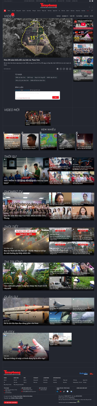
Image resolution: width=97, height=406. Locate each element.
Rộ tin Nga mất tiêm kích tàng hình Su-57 (59, 308)
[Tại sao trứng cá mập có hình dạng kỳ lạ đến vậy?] (26, 347)
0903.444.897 (43, 389)
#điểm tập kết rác (52, 77)
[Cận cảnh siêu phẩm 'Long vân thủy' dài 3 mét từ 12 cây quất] (26, 276)
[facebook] (90, 1)
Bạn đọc (65, 382)
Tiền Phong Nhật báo (41, 1)
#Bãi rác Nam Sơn (20, 77)
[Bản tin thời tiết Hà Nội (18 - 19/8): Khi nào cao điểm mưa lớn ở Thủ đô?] (83, 234)
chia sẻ (57, 69)
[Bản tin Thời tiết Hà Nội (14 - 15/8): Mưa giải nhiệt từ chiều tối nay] (83, 248)
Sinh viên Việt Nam (52, 1)
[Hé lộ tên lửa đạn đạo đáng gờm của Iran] (26, 312)
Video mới (11, 110)
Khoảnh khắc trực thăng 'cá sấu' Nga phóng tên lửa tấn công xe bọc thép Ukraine (60, 322)
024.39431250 (8, 392)
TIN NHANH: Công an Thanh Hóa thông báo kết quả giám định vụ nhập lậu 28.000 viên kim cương (83, 168)
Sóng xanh (18, 10)
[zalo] (68, 391)
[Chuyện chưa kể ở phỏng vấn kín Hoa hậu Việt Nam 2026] (83, 199)
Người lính (55, 10)
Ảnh (25, 377)
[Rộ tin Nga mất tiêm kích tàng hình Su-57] (60, 305)
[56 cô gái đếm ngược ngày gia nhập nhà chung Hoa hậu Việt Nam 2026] (60, 213)
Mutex (91, 16)
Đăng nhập (17, 90)
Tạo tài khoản (26, 90)
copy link (64, 69)
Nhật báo (16, 377)
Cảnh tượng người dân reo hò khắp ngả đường (36, 123)
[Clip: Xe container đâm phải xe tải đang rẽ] (83, 76)
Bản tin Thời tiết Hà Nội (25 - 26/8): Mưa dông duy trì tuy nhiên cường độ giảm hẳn (12, 146)
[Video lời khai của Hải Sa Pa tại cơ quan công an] (30, 142)
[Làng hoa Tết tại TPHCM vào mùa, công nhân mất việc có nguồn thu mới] (83, 283)
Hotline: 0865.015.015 (29, 1)
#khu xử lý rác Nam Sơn (22, 80)
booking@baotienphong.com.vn (29, 391)
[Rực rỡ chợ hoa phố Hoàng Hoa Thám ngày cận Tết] (83, 270)
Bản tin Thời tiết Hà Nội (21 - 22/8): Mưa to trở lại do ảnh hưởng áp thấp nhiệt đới (25, 251)
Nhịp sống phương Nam (79, 285)
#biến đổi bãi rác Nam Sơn (38, 80)
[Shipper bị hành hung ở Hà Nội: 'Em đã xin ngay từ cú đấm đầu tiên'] (83, 63)
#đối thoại (30, 77)
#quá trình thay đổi (40, 77)
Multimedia (77, 48)
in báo (67, 69)
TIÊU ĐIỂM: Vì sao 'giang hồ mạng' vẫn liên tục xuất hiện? (26, 181)
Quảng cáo (74, 1)
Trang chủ (5, 11)
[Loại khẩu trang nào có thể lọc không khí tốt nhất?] (60, 339)
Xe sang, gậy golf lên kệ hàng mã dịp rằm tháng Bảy (60, 287)
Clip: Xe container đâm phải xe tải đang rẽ (83, 78)
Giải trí (67, 10)
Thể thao (49, 10)
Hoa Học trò (61, 1)
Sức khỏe (29, 10)
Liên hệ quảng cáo (26, 388)
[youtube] (92, 1)
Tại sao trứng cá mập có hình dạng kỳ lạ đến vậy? (24, 358)
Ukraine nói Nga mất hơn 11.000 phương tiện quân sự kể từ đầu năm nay (82, 322)
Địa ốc (24, 10)
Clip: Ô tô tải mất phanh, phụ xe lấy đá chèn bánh (84, 147)
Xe (59, 10)
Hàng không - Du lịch (77, 382)
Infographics (57, 377)
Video (88, 10)
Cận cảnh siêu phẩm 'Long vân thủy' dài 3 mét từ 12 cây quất (25, 287)
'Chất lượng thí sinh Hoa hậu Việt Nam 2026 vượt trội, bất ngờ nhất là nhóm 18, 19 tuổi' (82, 217)
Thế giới (34, 10)
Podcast (36, 377)
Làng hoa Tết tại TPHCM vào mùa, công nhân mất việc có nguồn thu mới (83, 287)
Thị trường (79, 16)
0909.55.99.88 (26, 389)
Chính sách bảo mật (82, 388)
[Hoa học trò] (91, 374)
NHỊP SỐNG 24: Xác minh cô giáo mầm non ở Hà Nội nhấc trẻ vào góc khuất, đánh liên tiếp (60, 182)
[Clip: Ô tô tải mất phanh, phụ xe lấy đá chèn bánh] (85, 142)
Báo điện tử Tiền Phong (48, 5)
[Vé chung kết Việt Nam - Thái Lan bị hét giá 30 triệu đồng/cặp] (83, 37)
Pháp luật (44, 10)
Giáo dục (72, 10)
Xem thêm (92, 11)
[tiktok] (64, 391)
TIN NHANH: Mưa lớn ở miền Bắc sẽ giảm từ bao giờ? (48, 147)
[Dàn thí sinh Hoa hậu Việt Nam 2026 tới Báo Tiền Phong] (26, 206)
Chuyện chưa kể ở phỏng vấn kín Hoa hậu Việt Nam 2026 (83, 203)
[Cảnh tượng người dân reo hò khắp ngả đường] (38, 118)
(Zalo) (31, 389)
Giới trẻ (38, 10)
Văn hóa (63, 10)
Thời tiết (72, 16)
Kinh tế (13, 10)
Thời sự (58, 16)
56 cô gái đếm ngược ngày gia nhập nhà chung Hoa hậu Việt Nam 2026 (59, 217)
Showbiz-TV (65, 16)
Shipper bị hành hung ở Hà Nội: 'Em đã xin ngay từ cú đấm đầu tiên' (83, 65)
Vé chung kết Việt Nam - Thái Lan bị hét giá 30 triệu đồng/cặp (82, 39)
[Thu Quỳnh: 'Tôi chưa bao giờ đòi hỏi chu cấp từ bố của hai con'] (60, 199)
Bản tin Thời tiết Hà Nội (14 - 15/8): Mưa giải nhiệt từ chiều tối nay (82, 252)
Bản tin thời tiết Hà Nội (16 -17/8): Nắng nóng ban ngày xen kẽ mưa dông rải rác (59, 252)
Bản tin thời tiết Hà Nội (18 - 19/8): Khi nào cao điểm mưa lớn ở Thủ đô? (83, 238)
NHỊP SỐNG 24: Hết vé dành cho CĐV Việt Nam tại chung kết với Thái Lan (60, 168)
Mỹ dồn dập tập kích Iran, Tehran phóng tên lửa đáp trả (82, 308)
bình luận (70, 69)
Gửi (55, 97)
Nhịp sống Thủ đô (9, 141)
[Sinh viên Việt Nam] (84, 374)
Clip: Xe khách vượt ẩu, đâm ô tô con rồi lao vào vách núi (65, 147)
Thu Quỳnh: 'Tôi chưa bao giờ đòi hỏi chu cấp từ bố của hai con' (60, 203)
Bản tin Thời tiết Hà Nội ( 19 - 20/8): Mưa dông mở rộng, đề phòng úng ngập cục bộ (60, 238)
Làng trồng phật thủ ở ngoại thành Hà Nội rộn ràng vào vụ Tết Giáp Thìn (59, 273)
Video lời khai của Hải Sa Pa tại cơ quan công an (30, 147)
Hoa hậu (83, 10)
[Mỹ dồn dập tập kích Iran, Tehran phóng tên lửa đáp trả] (83, 305)
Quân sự (86, 16)
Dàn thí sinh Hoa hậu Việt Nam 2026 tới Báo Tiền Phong (25, 216)
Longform (46, 377)
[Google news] (72, 391)
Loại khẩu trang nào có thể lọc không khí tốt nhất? (60, 343)
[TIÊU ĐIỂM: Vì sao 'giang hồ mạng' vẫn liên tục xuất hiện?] (26, 171)
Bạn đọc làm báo (11, 402)
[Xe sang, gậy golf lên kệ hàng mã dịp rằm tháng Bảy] (60, 283)
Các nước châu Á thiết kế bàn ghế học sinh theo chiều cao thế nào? (83, 52)
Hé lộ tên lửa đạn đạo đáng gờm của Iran (21, 323)
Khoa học (78, 10)
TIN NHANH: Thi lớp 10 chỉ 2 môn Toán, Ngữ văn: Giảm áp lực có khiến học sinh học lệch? (83, 182)
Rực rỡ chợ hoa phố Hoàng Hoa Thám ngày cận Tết (81, 273)
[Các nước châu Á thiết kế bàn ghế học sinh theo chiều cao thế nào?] (83, 50)
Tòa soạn (68, 1)
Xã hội (9, 10)
